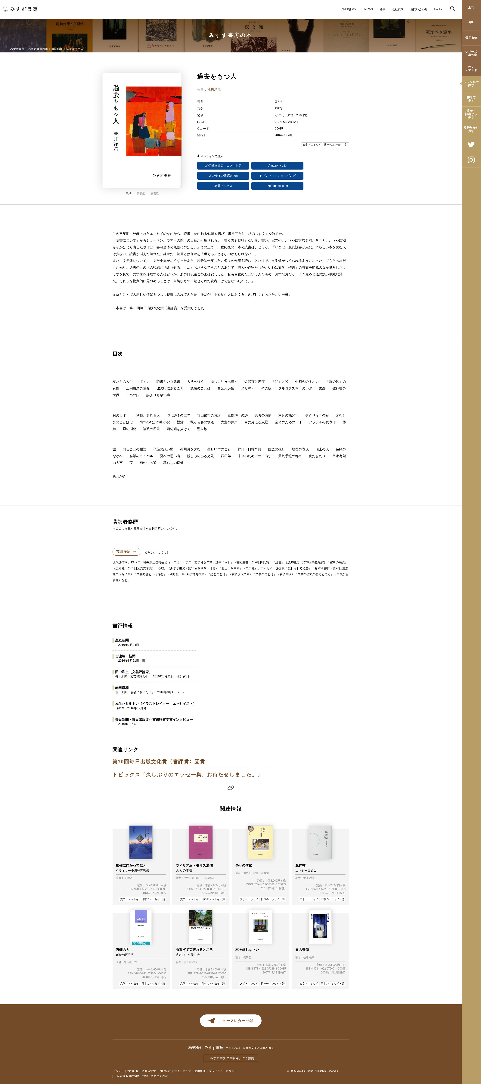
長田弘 (247, 957)
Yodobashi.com (277, 185)
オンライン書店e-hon (223, 175)
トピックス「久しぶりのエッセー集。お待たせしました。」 (188, 774)
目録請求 (165, 1071)
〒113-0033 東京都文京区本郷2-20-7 (249, 1047)
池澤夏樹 (308, 878)
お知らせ (132, 1071)
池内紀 (247, 873)
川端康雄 (208, 878)
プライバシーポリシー (223, 1071)
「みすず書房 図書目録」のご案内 (230, 1058)
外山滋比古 (130, 962)
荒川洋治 (214, 89)
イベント (118, 1071)
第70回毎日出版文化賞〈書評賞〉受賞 (159, 761)
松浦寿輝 (308, 957)
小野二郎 (189, 878)
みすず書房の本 (231, 35)
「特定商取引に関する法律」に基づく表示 (141, 1076)
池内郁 (265, 873)
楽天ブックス (223, 185)
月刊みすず (149, 1071)
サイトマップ (182, 1071)
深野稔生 (129, 878)
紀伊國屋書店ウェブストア (223, 165)
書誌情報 (57, 49)
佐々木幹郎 (190, 962)
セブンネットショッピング (277, 175)
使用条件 (200, 1071)
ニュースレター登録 (236, 1021)
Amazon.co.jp (277, 165)
